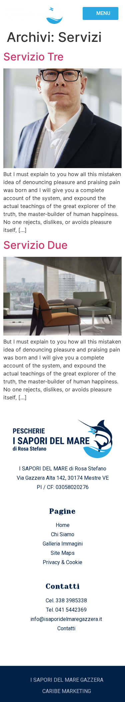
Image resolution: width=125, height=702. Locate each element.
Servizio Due (35, 245)
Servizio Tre (33, 56)
